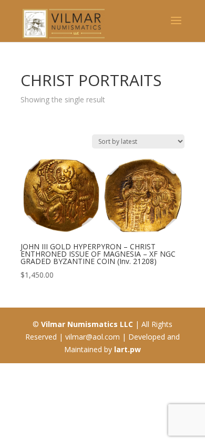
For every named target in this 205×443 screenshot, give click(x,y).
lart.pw (127, 349)
